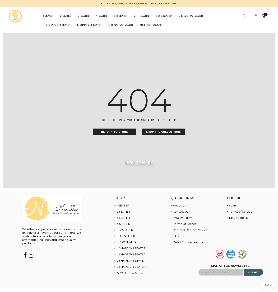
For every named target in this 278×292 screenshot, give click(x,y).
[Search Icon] (246, 15)
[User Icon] (256, 16)
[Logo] (22, 16)
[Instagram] (31, 251)
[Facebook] (25, 251)
